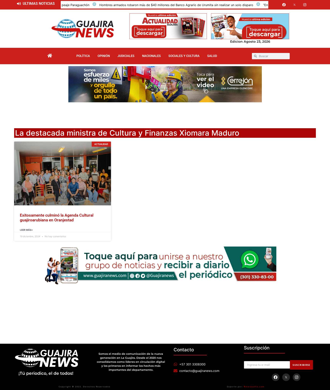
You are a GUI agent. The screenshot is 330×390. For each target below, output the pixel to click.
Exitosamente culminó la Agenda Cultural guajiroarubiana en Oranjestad (56, 217)
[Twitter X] (294, 5)
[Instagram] (305, 5)
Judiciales (125, 56)
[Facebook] (284, 5)
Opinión (104, 56)
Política (83, 56)
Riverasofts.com (254, 386)
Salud (212, 56)
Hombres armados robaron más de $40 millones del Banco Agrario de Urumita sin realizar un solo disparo (144, 5)
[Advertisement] (165, 112)
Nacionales (151, 56)
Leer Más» (26, 229)
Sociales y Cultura (184, 56)
